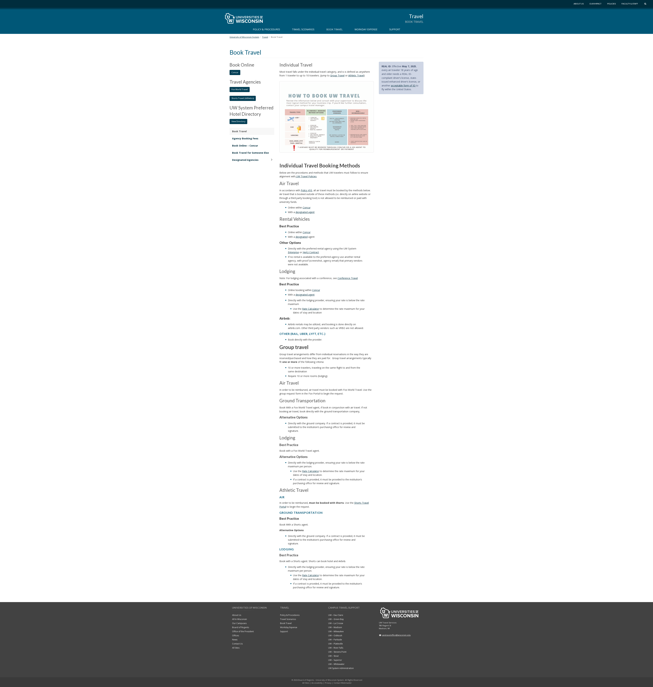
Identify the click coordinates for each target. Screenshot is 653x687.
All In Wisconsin (239, 619)
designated (302, 236)
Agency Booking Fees (245, 138)
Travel (416, 16)
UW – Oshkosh (335, 635)
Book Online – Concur (245, 145)
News (234, 639)
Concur (307, 207)
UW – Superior (335, 660)
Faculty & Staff (630, 3)
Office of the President (243, 631)
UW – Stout (333, 655)
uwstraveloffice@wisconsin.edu (396, 635)
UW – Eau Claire (335, 615)
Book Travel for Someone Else (250, 152)
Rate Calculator (310, 308)
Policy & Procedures (266, 29)
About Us (579, 3)
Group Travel (337, 75)
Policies (611, 3)
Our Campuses (239, 623)
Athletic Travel (356, 75)
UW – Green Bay (336, 619)
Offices (235, 635)
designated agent (305, 212)
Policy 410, (307, 190)
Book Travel (334, 29)
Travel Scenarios (303, 29)
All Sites (235, 647)
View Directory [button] (238, 121)
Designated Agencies (245, 159)
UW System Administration (341, 668)
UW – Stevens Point (337, 651)
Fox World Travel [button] (239, 89)
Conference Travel (348, 278)
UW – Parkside (335, 639)
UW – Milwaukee (336, 631)
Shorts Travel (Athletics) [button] (242, 98)
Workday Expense (366, 29)
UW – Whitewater (336, 664)
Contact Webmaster (343, 683)
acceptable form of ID (403, 85)
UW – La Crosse (335, 623)
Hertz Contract (311, 252)
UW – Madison (335, 627)
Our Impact (595, 3)
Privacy (328, 683)
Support (394, 29)
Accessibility (317, 683)
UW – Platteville (335, 643)
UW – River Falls (335, 647)
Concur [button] (234, 72)
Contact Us (237, 643)
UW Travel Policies (306, 176)
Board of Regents (240, 627)
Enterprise (293, 252)
